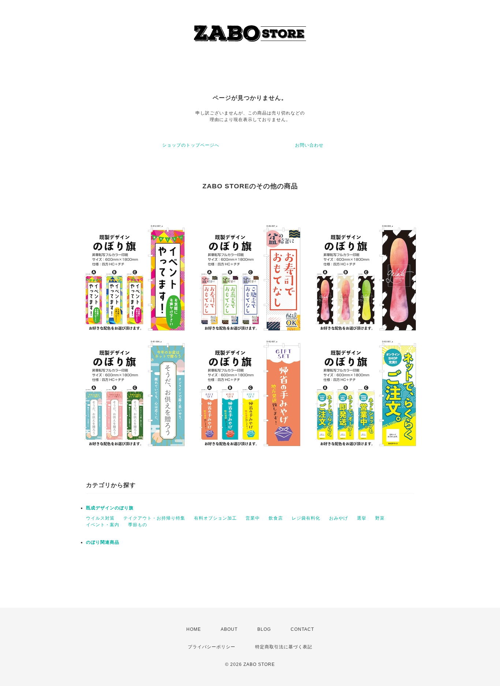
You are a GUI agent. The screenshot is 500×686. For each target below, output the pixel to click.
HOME (193, 629)
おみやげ (338, 518)
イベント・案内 (102, 524)
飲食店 (276, 518)
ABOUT (229, 629)
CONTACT (302, 629)
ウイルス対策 (100, 518)
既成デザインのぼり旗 (110, 507)
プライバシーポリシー (211, 646)
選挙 (361, 518)
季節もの (137, 524)
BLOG (264, 629)
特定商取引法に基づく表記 (283, 646)
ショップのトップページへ (190, 145)
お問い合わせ (309, 145)
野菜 (380, 518)
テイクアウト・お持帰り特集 (154, 518)
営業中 (253, 518)
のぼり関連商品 (102, 542)
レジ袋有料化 (306, 518)
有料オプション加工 (215, 518)
